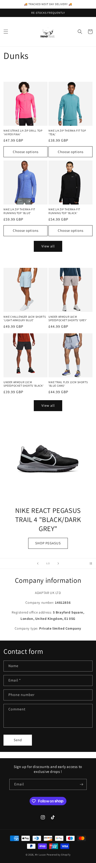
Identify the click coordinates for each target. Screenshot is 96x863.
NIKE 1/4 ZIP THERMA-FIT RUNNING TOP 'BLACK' (64, 211)
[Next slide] (58, 563)
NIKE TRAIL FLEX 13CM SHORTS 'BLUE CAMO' (68, 384)
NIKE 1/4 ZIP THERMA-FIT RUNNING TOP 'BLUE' (19, 211)
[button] (6, 32)
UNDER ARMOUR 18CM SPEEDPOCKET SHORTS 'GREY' (67, 318)
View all (48, 246)
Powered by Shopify (59, 854)
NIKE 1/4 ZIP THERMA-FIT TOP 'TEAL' (67, 132)
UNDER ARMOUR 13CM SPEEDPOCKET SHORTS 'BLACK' (23, 384)
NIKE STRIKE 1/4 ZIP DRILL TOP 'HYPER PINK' (22, 132)
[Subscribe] (81, 784)
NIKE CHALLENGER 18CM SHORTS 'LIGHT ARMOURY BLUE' (24, 318)
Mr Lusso (40, 854)
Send (18, 740)
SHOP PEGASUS (29, 543)
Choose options (25, 152)
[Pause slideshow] (91, 563)
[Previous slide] (38, 563)
